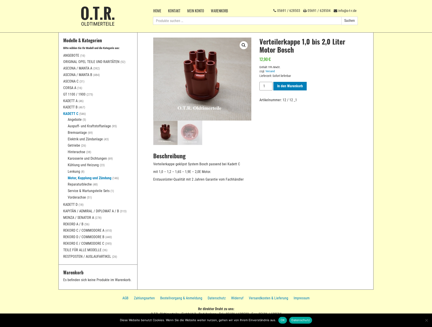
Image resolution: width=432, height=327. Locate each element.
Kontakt (174, 10)
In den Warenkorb (290, 86)
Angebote (71, 55)
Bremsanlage (77, 132)
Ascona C (71, 81)
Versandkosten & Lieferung (268, 298)
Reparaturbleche (80, 184)
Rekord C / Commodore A (83, 230)
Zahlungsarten (144, 298)
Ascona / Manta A (77, 68)
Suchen (349, 20)
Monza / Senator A (78, 217)
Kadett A (70, 101)
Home (157, 10)
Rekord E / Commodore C (83, 243)
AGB (125, 298)
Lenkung (74, 171)
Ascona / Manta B (77, 75)
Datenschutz (217, 298)
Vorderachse (77, 197)
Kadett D (70, 204)
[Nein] (426, 320)
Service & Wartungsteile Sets (89, 191)
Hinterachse (76, 152)
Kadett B (70, 107)
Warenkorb (219, 10)
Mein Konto (195, 10)
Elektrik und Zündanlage (85, 139)
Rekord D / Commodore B (83, 237)
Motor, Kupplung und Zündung (89, 178)
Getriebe (74, 145)
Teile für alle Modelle (82, 250)
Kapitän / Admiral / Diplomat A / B (91, 211)
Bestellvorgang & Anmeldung (181, 298)
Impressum (302, 298)
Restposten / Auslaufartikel (87, 256)
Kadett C (70, 114)
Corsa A (69, 88)
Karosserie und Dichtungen (87, 158)
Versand (270, 71)
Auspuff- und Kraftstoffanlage (89, 126)
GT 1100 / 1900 (74, 94)
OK (283, 320)
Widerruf (237, 298)
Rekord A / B (73, 224)
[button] (244, 45)
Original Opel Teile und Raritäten (91, 62)
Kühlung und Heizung (83, 165)
